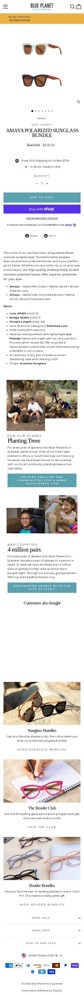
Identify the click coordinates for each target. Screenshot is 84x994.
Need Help (41, 918)
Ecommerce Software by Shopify (42, 990)
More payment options (42, 218)
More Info (41, 930)
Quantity (42, 176)
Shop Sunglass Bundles (42, 749)
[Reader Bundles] (42, 858)
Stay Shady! (42, 124)
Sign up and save (41, 943)
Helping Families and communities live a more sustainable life (42, 480)
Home (41, 118)
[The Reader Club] (42, 781)
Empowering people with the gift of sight (42, 588)
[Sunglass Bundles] (42, 703)
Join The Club (42, 826)
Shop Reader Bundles (42, 904)
